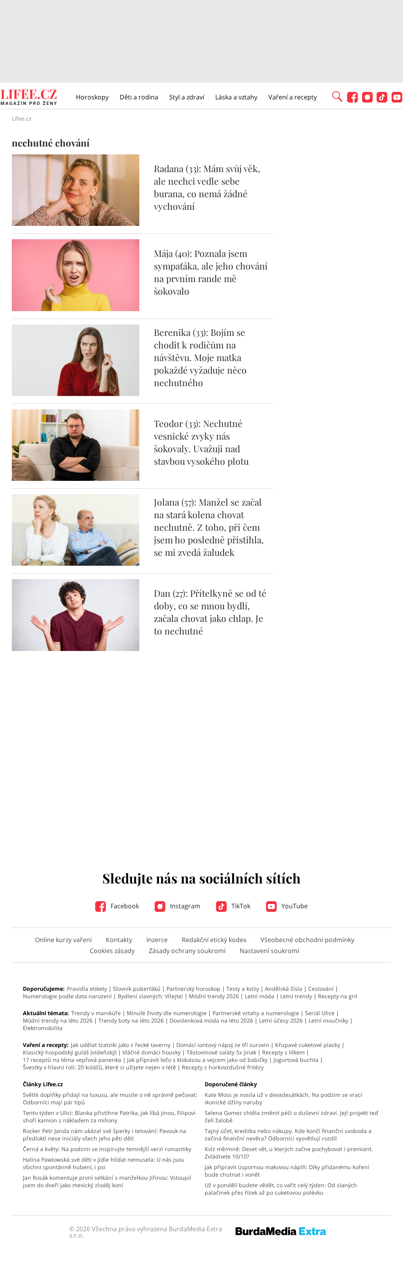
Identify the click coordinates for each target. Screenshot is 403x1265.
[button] (337, 96)
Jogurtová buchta (296, 1059)
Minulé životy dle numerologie (167, 1013)
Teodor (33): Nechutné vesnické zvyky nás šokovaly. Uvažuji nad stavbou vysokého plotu (201, 442)
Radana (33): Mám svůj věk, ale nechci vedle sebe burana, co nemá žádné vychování (207, 187)
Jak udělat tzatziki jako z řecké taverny (120, 1045)
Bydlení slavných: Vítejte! (150, 996)
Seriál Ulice (320, 1013)
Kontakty (119, 939)
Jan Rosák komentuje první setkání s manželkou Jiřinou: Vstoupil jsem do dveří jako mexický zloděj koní (107, 1181)
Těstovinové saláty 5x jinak (221, 1052)
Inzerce (157, 939)
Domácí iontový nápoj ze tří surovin (222, 1045)
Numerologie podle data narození (67, 996)
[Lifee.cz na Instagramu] (367, 100)
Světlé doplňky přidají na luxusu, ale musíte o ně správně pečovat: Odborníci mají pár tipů (110, 1098)
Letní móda (259, 996)
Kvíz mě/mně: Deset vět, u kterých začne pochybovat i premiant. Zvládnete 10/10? (289, 1152)
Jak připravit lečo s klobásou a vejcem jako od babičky (197, 1059)
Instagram (184, 906)
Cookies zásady (112, 950)
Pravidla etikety (87, 988)
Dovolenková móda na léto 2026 (211, 1020)
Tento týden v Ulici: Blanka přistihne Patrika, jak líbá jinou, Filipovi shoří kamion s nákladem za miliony (109, 1116)
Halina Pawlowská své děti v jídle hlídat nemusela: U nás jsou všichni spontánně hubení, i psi (103, 1163)
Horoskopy (92, 97)
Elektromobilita (43, 1028)
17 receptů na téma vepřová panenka (72, 1059)
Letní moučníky (328, 1020)
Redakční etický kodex (214, 939)
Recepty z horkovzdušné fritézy (223, 1067)
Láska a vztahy (236, 97)
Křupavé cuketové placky (307, 1045)
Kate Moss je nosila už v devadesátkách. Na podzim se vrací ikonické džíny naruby (283, 1098)
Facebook (124, 906)
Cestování (321, 988)
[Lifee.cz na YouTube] (397, 100)
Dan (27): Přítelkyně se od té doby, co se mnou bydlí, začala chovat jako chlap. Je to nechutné (210, 612)
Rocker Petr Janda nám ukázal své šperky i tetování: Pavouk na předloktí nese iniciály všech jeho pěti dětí (104, 1134)
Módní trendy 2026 (214, 996)
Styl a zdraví (186, 97)
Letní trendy (296, 996)
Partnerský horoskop (193, 988)
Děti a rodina (139, 97)
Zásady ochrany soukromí (187, 950)
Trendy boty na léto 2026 (131, 1020)
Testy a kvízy (242, 988)
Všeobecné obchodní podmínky (307, 939)
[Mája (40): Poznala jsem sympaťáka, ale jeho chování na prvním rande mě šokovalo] (75, 308)
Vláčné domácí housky (151, 1052)
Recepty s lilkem (283, 1052)
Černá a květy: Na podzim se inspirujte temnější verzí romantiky (107, 1149)
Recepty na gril (337, 996)
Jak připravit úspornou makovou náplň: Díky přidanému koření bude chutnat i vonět (287, 1170)
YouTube (294, 906)
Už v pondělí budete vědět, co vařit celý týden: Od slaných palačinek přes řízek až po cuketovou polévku (281, 1188)
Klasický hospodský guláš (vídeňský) (69, 1052)
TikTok (240, 906)
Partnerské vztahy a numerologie (256, 1013)
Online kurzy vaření (63, 939)
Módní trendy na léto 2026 (57, 1020)
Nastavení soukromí (269, 950)
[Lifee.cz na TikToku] (382, 100)
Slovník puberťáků (137, 988)
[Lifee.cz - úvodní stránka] (29, 98)
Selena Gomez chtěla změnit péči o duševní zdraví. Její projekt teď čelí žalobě (291, 1116)
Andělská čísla (283, 988)
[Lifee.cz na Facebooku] (352, 100)
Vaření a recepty (292, 97)
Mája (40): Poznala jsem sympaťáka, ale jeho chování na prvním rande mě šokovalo (211, 272)
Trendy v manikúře (96, 1013)
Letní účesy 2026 (281, 1020)
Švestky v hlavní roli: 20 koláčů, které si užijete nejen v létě (99, 1067)
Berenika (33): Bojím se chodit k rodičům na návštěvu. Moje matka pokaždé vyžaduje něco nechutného (200, 357)
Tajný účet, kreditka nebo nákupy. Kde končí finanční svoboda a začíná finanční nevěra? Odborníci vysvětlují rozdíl (288, 1134)
